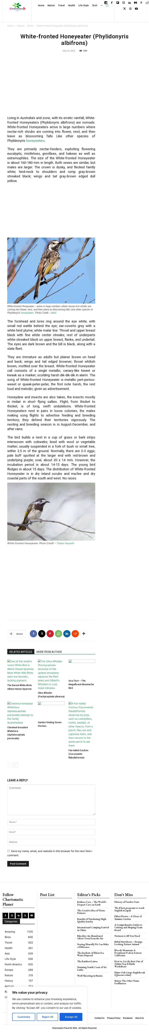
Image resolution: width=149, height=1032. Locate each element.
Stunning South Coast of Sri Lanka (91, 968)
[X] (124, 9)
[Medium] (135, 3)
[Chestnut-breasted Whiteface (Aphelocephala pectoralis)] (20, 713)
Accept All (71, 1016)
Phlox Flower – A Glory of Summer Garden (128, 917)
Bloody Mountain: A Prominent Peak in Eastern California (128, 953)
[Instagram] (124, 3)
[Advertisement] (51, 86)
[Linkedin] (129, 3)
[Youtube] (136, 9)
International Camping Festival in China (93, 928)
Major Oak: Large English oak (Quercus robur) (129, 974)
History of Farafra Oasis (126, 901)
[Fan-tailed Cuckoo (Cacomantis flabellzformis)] (82, 724)
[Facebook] (112, 3)
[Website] (130, 9)
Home (10, 25)
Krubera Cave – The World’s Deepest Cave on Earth (91, 903)
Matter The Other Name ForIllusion (126, 982)
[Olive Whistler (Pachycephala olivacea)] (51, 674)
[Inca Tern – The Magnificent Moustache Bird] (82, 668)
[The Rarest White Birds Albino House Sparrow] (20, 670)
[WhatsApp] (58, 633)
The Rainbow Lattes (87, 961)
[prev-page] (9, 765)
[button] (107, 5)
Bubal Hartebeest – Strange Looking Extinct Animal (128, 943)
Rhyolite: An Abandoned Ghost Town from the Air (90, 937)
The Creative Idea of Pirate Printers (91, 912)
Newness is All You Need (127, 935)
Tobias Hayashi (65, 543)
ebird (54, 312)
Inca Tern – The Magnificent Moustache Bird (81, 684)
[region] (47, 1006)
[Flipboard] (118, 3)
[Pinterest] (141, 3)
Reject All (47, 1016)
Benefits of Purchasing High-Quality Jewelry (92, 920)
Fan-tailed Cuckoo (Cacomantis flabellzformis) (78, 754)
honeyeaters (35, 141)
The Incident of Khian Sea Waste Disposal (90, 954)
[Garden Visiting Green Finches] (51, 710)
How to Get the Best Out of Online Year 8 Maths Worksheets (128, 964)
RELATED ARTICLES (20, 651)
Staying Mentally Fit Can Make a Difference (93, 945)
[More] (84, 633)
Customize (23, 1016)
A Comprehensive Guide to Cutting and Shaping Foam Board (128, 927)
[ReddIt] (75, 633)
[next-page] (15, 765)
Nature (20, 25)
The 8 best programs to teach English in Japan (129, 909)
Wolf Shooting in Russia (89, 975)
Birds (30, 25)
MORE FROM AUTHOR (49, 651)
